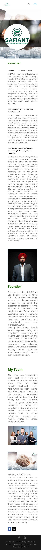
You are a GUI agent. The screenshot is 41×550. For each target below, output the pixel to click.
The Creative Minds (20, 547)
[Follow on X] (14, 529)
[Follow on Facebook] (9, 529)
